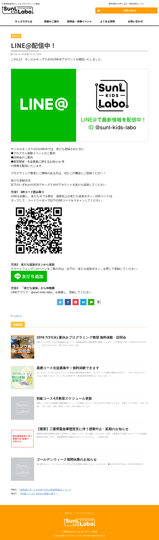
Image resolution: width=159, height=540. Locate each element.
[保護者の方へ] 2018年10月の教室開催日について (45, 489)
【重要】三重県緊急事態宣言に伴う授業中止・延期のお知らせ (82, 429)
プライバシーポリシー (85, 513)
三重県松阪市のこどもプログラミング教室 (79, 532)
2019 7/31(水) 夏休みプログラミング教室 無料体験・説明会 (81, 337)
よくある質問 (107, 21)
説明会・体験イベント (79, 21)
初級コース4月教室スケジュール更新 (64, 398)
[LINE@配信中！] (83, 302)
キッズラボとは (23, 21)
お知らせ (18, 316)
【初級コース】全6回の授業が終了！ (38, 493)
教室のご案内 (51, 21)
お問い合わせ (135, 21)
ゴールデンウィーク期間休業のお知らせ (66, 459)
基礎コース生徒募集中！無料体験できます (67, 368)
